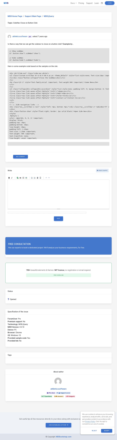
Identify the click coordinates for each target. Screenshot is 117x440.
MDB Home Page (15, 16)
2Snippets (70, 396)
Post (58, 218)
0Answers (58, 396)
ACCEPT (106, 431)
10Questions (46, 396)
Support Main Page (33, 16)
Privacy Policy (90, 421)
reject (94, 431)
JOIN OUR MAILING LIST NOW (57, 425)
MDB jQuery (49, 16)
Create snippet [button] (103, 170)
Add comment (20, 156)
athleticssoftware (19, 36)
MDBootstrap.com (63, 437)
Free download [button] (59, 275)
